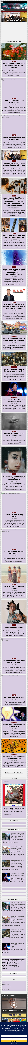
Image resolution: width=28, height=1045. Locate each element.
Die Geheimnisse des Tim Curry (14, 627)
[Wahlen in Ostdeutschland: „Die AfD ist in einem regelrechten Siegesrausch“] (6, 853)
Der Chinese (6, 781)
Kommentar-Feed (6, 987)
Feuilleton (14, 336)
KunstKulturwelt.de (14, 6)
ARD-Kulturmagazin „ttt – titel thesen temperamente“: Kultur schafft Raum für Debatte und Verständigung (14, 306)
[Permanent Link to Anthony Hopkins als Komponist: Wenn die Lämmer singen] (13, 124)
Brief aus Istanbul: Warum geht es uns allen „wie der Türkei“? (14, 725)
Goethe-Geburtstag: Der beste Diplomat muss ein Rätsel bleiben (14, 661)
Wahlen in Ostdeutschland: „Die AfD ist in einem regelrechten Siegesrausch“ (14, 339)
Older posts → (19, 772)
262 (14, 772)
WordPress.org (5, 989)
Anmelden (4, 982)
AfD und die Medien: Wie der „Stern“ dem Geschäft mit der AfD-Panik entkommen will (18, 835)
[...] (11, 814)
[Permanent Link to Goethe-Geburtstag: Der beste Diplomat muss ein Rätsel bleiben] (13, 647)
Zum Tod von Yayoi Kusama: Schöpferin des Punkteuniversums (14, 757)
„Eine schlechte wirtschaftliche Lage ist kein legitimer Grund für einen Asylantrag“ (14, 65)
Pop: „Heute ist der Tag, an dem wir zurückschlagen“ (14, 552)
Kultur (14, 61)
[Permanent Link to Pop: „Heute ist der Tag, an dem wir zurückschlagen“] (13, 538)
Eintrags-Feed (5, 984)
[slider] (13, 1010)
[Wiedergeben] (3, 1010)
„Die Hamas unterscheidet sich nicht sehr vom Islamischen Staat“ (14, 434)
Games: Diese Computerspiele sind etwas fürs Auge (14, 101)
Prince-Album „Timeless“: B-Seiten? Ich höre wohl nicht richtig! (14, 400)
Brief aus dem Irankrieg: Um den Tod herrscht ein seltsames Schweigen (14, 370)
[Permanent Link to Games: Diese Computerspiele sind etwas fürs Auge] (13, 87)
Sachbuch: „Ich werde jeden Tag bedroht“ (14, 515)
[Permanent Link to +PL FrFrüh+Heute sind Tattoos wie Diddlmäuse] (13, 574)
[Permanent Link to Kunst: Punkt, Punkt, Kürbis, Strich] (13, 684)
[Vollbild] (24, 1010)
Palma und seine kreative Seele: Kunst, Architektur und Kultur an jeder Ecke (14, 236)
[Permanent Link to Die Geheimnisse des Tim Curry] (13, 611)
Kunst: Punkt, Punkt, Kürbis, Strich (14, 697)
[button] (14, 1005)
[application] (14, 1005)
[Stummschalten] (22, 1010)
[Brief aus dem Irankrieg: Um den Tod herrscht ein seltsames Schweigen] (6, 866)
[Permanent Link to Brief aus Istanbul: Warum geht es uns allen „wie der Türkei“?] (13, 714)
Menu (4, 2)
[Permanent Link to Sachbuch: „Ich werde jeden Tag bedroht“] (13, 501)
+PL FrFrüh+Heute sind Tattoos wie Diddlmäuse (14, 587)
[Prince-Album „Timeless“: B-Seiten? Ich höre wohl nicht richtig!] (6, 880)
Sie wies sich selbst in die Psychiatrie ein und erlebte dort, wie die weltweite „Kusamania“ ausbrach (14, 478)
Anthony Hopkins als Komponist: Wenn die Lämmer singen (14, 138)
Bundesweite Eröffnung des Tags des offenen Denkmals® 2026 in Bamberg (14, 164)
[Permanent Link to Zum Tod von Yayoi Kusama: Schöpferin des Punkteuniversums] (13, 746)
